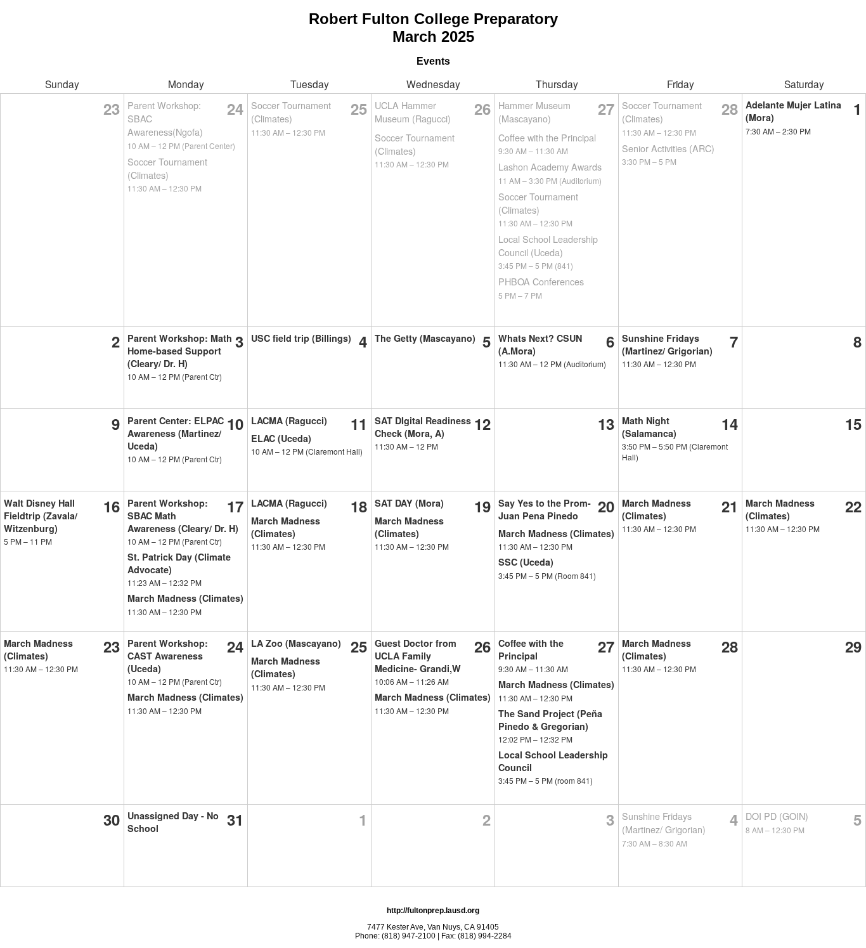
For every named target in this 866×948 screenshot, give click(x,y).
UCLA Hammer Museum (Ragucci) (413, 111)
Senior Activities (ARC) (668, 148)
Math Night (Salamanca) (649, 426)
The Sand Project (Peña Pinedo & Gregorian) (550, 719)
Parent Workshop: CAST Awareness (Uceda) (167, 656)
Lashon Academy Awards (550, 166)
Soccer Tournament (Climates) (167, 168)
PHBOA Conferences (541, 281)
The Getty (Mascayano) (425, 338)
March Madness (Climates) (185, 598)
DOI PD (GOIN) (777, 815)
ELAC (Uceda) (281, 438)
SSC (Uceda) (525, 561)
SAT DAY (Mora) (409, 503)
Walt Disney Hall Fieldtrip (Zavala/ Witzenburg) (40, 516)
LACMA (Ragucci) (289, 420)
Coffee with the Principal (547, 137)
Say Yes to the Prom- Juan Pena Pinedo (544, 509)
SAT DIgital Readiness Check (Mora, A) (423, 426)
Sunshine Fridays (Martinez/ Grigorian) (667, 344)
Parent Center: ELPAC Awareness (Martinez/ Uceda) (175, 433)
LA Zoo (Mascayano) (296, 643)
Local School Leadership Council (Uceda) (548, 245)
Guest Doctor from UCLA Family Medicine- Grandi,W (418, 656)
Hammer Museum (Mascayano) (534, 111)
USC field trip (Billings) (301, 338)
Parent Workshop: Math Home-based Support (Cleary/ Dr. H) (179, 351)
